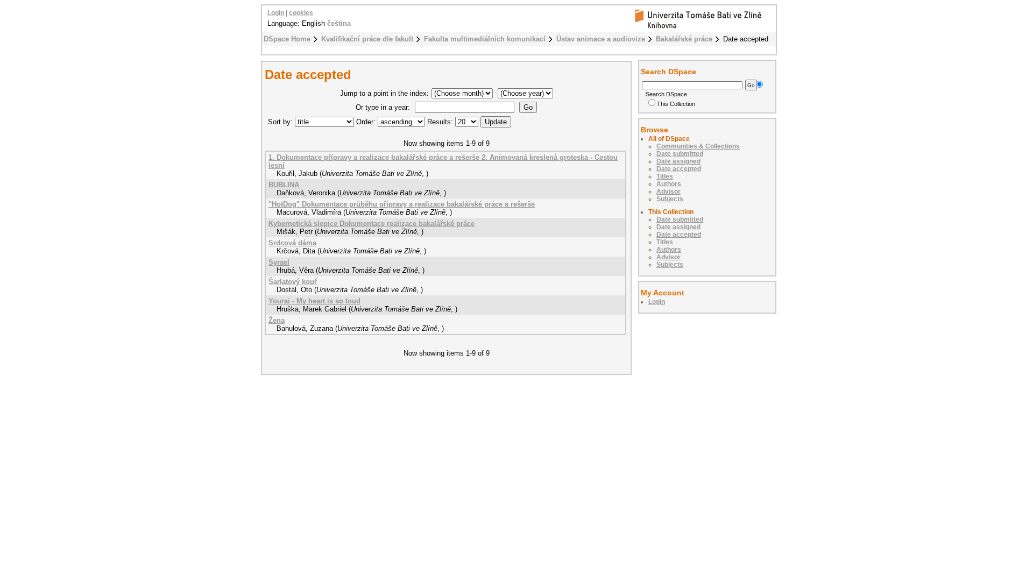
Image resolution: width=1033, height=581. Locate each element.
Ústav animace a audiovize (600, 39)
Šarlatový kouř (292, 282)
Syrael (278, 262)
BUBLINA (283, 185)
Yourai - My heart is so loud (314, 301)
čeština (339, 23)
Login (275, 13)
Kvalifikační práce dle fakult (367, 39)
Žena (276, 320)
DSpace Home (287, 39)
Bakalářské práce (684, 39)
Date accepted (678, 169)
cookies (301, 13)
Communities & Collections (698, 146)
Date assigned (678, 161)
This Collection (676, 104)
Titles (664, 176)
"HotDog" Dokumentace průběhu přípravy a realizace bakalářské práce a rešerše (401, 204)
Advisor (668, 191)
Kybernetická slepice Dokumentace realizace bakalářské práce (371, 223)
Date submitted (679, 154)
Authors (668, 184)
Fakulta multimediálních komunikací (485, 39)
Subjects (669, 199)
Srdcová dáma (292, 243)
